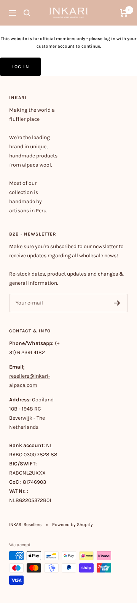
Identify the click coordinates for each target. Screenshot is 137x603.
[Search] (27, 13)
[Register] (117, 303)
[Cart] (124, 13)
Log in (20, 66)
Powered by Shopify (72, 524)
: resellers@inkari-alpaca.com (29, 376)
